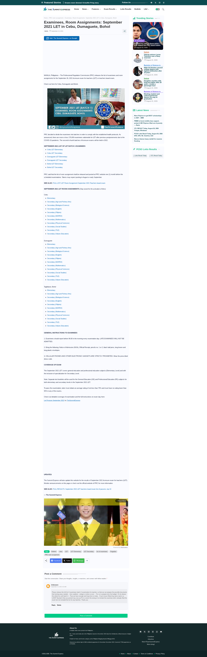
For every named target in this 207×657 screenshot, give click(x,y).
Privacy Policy (160, 654)
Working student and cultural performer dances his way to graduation (152, 96)
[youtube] (160, 631)
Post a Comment (86, 616)
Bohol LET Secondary (55, 167)
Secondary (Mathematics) (56, 219)
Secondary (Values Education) (58, 234)
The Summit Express (56, 654)
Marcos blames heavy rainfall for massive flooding (148, 140)
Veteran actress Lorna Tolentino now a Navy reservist (152, 56)
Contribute (151, 636)
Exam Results (109, 9)
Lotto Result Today (141, 155)
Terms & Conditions (147, 654)
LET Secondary (89, 551)
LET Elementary (76, 551)
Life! (145, 9)
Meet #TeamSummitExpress (151, 642)
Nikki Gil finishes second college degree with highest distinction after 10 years (153, 70)
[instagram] (159, 2)
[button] (158, 9)
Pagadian (113, 551)
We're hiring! (151, 644)
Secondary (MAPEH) (54, 216)
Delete (59, 605)
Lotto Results (125, 9)
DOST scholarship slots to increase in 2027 (81, 3)
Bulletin (137, 9)
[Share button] (87, 560)
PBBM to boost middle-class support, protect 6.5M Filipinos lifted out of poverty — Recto (148, 123)
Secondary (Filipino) (54, 212)
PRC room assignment (56, 18)
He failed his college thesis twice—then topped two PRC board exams (147, 44)
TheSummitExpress (73, 400)
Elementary (51, 198)
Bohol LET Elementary (55, 164)
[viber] (156, 631)
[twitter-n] (155, 2)
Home (76, 9)
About (129, 654)
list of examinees (102, 551)
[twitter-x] (144, 631)
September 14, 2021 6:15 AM (58, 586)
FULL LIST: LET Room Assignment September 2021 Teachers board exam (79, 183)
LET (66, 551)
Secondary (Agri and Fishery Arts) (59, 202)
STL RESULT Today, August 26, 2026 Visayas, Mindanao (146, 129)
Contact (135, 654)
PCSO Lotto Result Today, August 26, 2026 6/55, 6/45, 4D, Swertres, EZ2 (148, 135)
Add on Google (62, 38)
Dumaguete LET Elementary (57, 157)
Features (95, 9)
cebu (60, 551)
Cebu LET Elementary (55, 149)
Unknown (54, 585)
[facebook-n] (151, 2)
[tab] (77, 9)
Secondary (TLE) (53, 230)
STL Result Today (156, 155)
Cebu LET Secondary (54, 153)
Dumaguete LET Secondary (57, 160)
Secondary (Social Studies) (56, 227)
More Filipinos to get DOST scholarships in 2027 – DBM (148, 117)
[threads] (163, 2)
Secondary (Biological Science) (58, 205)
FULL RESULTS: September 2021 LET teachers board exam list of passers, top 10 (82, 489)
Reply (53, 605)
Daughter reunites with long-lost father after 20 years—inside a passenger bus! (153, 83)
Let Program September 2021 (54, 400)
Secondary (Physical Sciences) (58, 223)
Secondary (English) (54, 209)
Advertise (151, 639)
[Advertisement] (86, 56)
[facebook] (140, 631)
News (84, 9)
